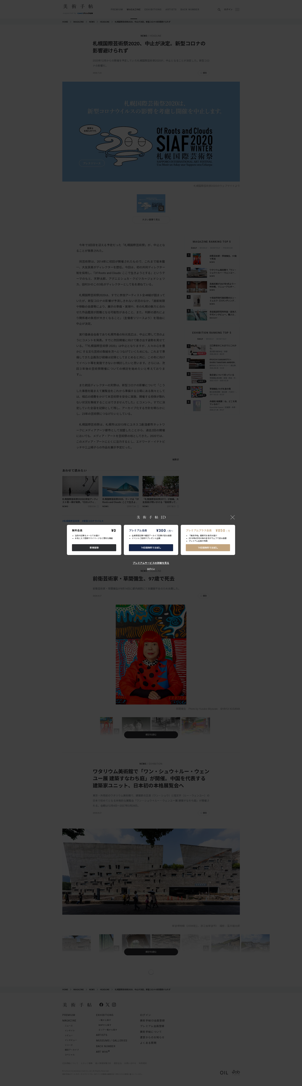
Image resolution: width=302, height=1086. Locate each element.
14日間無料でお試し (151, 547)
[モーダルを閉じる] (232, 517)
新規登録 (94, 547)
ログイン (151, 569)
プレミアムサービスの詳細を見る (151, 563)
